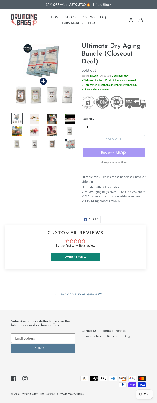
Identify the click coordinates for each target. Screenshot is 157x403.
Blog (127, 336)
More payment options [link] (113, 162)
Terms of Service (114, 330)
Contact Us (89, 330)
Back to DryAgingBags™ (81, 294)
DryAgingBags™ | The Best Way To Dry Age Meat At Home (52, 393)
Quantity (88, 118)
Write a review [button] (75, 256)
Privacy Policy (91, 336)
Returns (112, 336)
